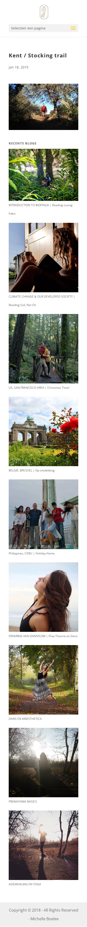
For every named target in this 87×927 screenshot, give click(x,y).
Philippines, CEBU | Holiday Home (32, 553)
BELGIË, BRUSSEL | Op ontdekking (32, 470)
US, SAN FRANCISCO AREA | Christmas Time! (39, 388)
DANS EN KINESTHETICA (25, 719)
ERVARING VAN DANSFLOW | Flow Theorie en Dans (43, 636)
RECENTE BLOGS (22, 143)
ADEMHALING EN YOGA (25, 884)
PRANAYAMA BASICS (23, 801)
